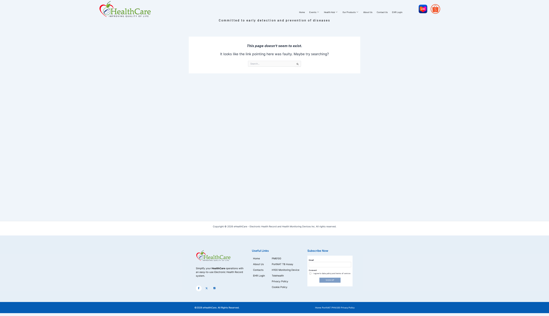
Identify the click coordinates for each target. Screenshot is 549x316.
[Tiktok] (214, 288)
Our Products (349, 12)
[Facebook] (199, 288)
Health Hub (329, 12)
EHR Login (397, 12)
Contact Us (382, 12)
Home (302, 12)
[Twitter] (206, 288)
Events (312, 12)
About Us (367, 12)
